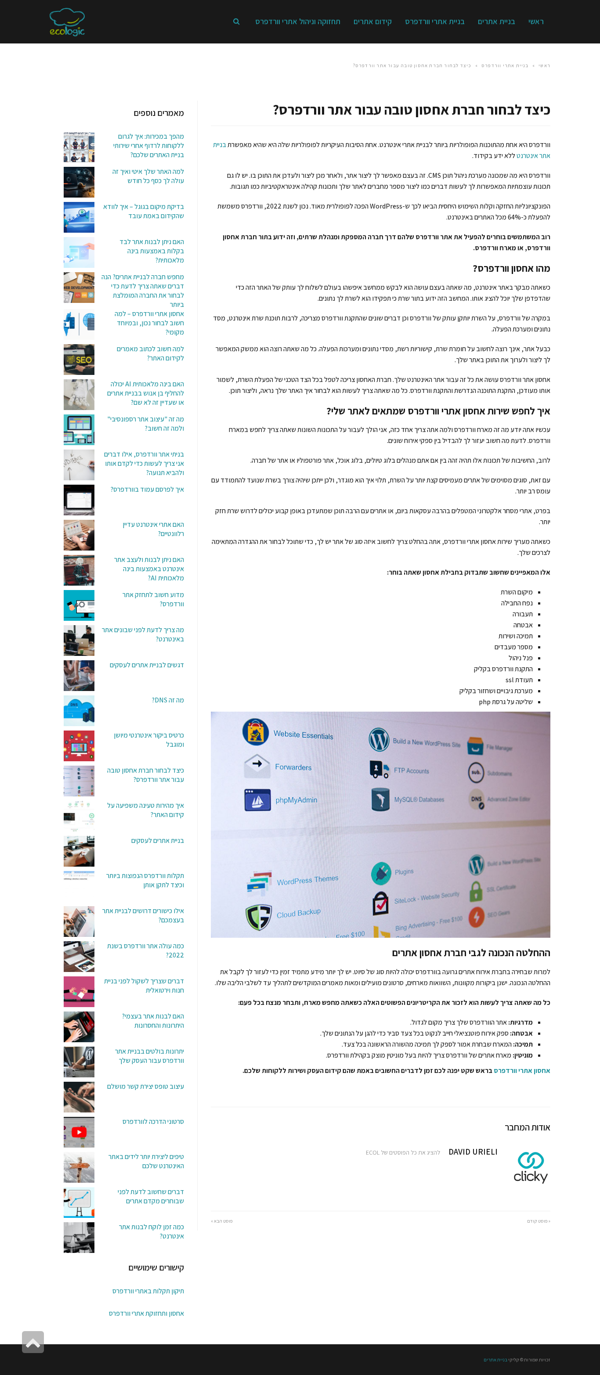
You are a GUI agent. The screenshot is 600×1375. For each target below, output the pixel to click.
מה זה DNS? (168, 700)
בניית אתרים (495, 1360)
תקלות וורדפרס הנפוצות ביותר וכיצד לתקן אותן (145, 880)
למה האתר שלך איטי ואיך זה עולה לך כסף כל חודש (148, 176)
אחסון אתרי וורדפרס (522, 1070)
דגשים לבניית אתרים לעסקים (147, 665)
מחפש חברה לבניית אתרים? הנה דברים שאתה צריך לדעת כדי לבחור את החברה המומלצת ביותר (142, 290)
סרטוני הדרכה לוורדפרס (153, 1121)
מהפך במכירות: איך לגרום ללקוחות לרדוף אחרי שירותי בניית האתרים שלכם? (148, 145)
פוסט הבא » (222, 1221)
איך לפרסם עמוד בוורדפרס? (147, 489)
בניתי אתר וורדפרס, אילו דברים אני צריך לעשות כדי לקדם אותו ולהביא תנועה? (144, 463)
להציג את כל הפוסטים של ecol (403, 1152)
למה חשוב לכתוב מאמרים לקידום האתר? (150, 353)
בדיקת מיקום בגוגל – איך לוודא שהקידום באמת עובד (143, 211)
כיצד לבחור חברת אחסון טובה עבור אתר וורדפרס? (145, 775)
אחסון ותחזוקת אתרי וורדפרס (146, 1313)
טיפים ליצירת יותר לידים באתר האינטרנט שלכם (146, 1161)
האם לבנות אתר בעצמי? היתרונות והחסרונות (153, 1020)
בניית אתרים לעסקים (157, 840)
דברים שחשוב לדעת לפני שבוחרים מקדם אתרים (151, 1196)
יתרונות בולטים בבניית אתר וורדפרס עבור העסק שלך (149, 1056)
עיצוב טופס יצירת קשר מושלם (145, 1086)
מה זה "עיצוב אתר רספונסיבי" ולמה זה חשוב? (145, 423)
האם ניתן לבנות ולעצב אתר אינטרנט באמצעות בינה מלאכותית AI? (149, 569)
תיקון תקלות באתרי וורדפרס (148, 1291)
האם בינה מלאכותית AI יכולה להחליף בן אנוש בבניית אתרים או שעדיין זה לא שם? (145, 393)
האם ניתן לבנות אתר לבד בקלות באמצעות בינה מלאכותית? (151, 251)
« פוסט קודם (538, 1221)
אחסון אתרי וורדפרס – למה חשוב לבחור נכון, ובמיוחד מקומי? (149, 323)
